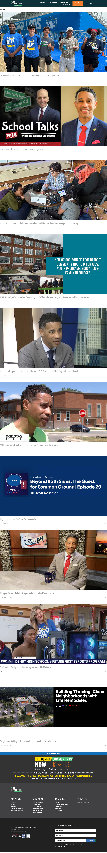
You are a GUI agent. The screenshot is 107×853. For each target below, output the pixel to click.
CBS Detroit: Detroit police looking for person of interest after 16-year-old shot (31, 445)
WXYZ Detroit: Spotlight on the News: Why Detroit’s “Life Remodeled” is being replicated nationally (39, 371)
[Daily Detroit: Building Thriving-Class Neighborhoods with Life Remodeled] (53, 708)
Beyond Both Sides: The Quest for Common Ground (20, 519)
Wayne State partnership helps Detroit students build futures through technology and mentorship (39, 223)
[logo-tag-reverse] (16, 1)
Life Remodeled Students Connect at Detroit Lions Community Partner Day (29, 75)
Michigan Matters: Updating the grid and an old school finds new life (27, 593)
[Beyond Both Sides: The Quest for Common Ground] (53, 486)
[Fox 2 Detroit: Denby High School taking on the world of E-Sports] (53, 634)
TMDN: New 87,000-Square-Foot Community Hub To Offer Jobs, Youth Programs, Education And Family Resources (44, 297)
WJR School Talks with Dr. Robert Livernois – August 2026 (23, 149)
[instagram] (59, 846)
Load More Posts (53, 753)
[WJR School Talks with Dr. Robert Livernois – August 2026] (53, 116)
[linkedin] (64, 846)
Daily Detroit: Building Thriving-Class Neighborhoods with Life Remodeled (29, 741)
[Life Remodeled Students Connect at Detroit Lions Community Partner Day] (53, 42)
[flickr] (67, 846)
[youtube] (61, 846)
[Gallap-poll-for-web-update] (53, 756)
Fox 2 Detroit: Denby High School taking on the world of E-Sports (25, 667)
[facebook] (56, 846)
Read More (105, 79)
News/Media (11, 79)
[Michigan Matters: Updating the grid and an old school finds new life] (53, 560)
